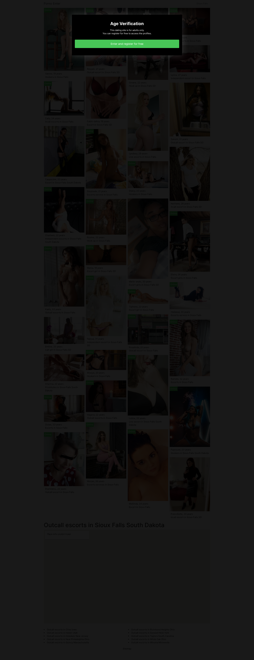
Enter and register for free (127, 43)
